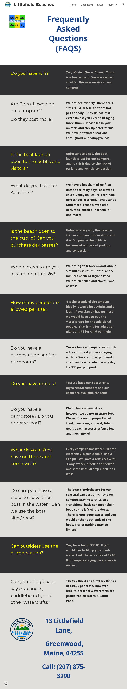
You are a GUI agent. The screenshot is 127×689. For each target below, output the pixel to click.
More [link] (111, 4)
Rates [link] (100, 4)
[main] (68, 33)
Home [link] (73, 4)
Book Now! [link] (87, 4)
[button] (123, 5)
